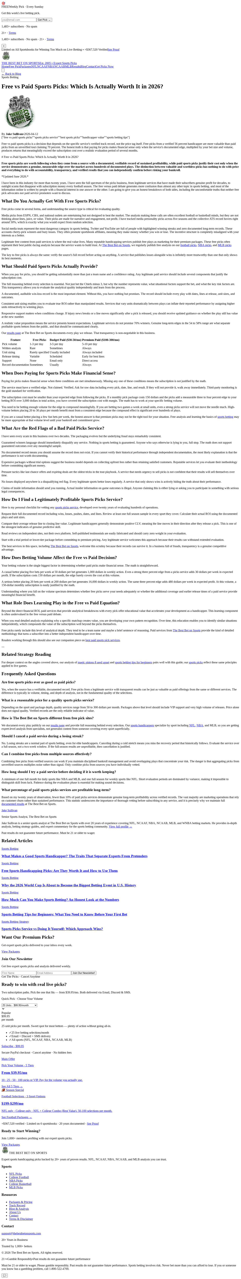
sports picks (196, 662)
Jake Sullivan (9, 810)
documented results (13, 804)
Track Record (17, 1205)
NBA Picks (16, 1180)
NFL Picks (15, 1173)
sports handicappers (142, 725)
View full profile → (120, 826)
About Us (15, 1212)
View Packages (11, 951)
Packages (25, 66)
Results (76, 66)
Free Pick (14, 66)
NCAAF (42, 66)
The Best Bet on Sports (116, 245)
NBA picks (204, 245)
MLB (68, 66)
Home (5, 66)
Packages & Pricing (20, 1202)
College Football (19, 1177)
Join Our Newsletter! (84, 973)
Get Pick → (44, 19)
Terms (12, 32)
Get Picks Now (104, 66)
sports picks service (66, 507)
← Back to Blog (11, 73)
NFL (34, 66)
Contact (90, 66)
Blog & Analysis (19, 1208)
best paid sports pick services (102, 640)
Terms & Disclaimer (21, 1219)
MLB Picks (16, 1187)
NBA (51, 66)
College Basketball (20, 1184)
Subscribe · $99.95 (13, 1046)
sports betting (225, 416)
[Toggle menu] (3, 70)
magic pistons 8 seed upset (93, 662)
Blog (83, 66)
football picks (188, 245)
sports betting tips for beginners (133, 662)
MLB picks (224, 245)
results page (14, 333)
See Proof (113, 49)
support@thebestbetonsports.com (21, 1233)
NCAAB (59, 66)
